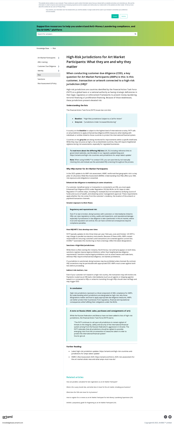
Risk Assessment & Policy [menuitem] (47, 83)
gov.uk (82, 336)
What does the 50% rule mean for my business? (82, 392)
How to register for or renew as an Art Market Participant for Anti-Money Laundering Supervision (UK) (99, 397)
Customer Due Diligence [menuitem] (47, 66)
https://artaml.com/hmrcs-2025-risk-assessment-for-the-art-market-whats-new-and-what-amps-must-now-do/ (103, 358)
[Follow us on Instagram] (165, 416)
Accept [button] (115, 16)
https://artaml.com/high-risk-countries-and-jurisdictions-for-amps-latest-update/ (100, 155)
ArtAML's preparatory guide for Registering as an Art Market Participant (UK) (91, 403)
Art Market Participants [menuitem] (46, 58)
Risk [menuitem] (39, 75)
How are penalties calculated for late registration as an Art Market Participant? (91, 382)
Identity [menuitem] (40, 71)
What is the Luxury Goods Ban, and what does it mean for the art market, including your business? (98, 387)
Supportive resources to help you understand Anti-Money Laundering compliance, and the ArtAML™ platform (86, 28)
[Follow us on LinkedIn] (170, 416)
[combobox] (85, 34)
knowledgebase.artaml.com (12, 423)
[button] (58, 58)
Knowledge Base (43, 48)
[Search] (135, 34)
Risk (54, 48)
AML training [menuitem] (43, 62)
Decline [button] (124, 16)
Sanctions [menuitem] (41, 79)
